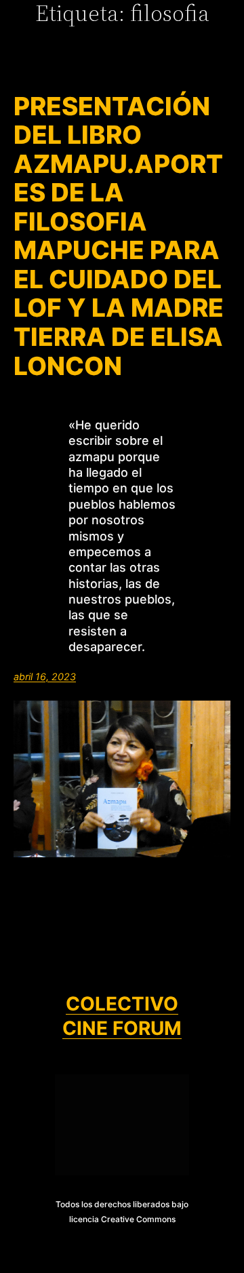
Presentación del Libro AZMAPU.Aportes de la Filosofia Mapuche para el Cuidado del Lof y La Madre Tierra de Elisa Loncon (119, 236)
